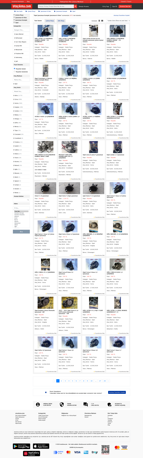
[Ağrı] (21, 226)
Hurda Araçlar (41, 420)
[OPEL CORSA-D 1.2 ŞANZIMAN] (45, 264)
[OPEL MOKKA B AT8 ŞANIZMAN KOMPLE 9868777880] (45, 147)
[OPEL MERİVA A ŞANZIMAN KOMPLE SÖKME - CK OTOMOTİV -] (117, 31)
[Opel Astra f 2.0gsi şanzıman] (69, 188)
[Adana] (21, 221)
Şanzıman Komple (61, 11)
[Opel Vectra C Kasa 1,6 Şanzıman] (69, 342)
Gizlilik (17, 418)
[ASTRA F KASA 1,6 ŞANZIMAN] (45, 109)
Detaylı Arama (84, 6)
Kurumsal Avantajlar (18, 1)
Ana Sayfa (19, 11)
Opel (73, 11)
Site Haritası (18, 421)
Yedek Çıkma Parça (43, 415)
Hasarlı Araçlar (42, 418)
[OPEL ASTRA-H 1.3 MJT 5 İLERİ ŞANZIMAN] (93, 303)
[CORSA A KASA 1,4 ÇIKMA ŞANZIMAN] (93, 70)
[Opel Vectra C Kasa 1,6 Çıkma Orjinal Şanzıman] (45, 226)
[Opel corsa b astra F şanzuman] (93, 147)
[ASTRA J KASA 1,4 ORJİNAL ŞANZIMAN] (93, 109)
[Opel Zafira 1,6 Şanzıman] (45, 342)
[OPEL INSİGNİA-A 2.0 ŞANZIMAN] (117, 226)
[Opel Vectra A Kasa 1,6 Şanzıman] (93, 342)
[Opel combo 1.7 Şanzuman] (117, 147)
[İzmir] (21, 218)
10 (91, 381)
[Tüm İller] (21, 211)
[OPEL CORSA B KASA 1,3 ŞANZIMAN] (117, 264)
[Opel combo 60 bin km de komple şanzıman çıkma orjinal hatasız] (93, 31)
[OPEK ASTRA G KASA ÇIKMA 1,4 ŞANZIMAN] (69, 109)
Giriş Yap (105, 6)
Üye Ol (114, 6)
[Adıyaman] (21, 223)
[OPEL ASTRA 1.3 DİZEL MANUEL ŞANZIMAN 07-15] (117, 303)
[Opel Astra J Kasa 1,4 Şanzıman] (69, 226)
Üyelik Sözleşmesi (19, 417)
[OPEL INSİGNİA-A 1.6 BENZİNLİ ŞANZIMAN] (93, 226)
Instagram (110, 418)
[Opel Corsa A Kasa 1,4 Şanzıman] (93, 264)
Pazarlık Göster (21, 69)
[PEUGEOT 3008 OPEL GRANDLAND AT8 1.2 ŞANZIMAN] (69, 147)
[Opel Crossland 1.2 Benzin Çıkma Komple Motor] (45, 70)
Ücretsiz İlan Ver (125, 6)
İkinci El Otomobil (42, 417)
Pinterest (110, 421)
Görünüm (94, 21)
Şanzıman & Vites (46, 11)
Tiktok (109, 423)
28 (105, 381)
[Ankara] (21, 216)
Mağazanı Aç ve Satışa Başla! (69, 415)
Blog (28, 1)
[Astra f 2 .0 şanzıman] (45, 188)
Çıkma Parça (31, 11)
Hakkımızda (18, 423)
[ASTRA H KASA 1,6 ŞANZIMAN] (117, 70)
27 (100, 381)
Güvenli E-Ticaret (126, 1)
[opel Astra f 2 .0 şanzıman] (93, 188)
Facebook (110, 415)
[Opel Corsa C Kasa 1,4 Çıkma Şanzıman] (117, 188)
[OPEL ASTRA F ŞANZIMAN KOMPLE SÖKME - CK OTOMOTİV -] (69, 31)
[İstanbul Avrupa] (21, 213)
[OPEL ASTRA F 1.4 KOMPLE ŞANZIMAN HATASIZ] (117, 109)
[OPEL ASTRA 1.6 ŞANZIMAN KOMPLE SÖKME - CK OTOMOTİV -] (45, 31)
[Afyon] (21, 225)
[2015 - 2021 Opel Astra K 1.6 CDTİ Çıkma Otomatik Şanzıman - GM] (69, 303)
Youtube (110, 420)
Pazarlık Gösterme (22, 72)
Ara (21, 232)
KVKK (16, 420)
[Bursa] (21, 220)
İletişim (86, 417)
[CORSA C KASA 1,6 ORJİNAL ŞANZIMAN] (69, 70)
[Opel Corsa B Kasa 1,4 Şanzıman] (69, 264)
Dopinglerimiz (88, 415)
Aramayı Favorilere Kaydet (117, 392)
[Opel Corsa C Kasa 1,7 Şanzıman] (117, 342)
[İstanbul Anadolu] (21, 215)
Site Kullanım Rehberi (20, 415)
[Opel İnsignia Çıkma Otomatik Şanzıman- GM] (45, 303)
